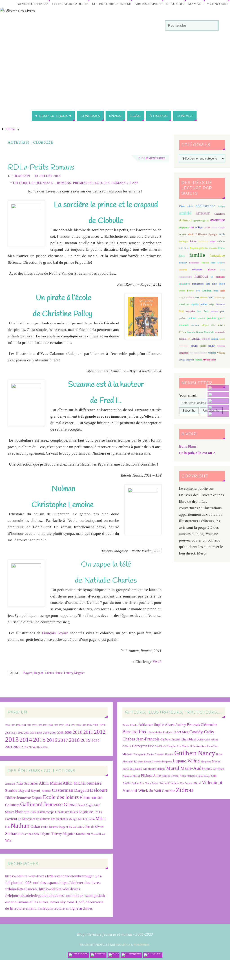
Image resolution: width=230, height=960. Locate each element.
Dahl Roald (160, 746)
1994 (73, 725)
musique (184, 304)
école (222, 234)
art (208, 220)
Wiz (8, 840)
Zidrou (184, 789)
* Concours (217, 4)
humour (201, 276)
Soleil (37, 834)
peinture (214, 311)
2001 (14, 732)
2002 (20, 732)
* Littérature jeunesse (31, 183)
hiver (222, 269)
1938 (18, 725)
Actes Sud (10, 784)
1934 (7, 725)
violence (212, 353)
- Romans (63, 183)
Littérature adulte (70, 4)
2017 (63, 740)
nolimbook (75, 895)
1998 (96, 725)
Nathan (20, 825)
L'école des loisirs (66, 812)
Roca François (188, 775)
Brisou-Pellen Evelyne (160, 732)
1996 (84, 725)
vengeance (183, 353)
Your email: (188, 395)
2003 (26, 732)
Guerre (221, 262)
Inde (208, 284)
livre (198, 290)
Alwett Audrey (175, 725)
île (212, 277)
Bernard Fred (135, 731)
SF (189, 339)
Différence (201, 234)
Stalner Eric (138, 783)
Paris (205, 311)
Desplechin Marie (178, 746)
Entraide (213, 248)
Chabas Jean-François (140, 739)
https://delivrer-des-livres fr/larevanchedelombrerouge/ (49, 876)
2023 (24, 747)
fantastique (217, 255)
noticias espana (45, 882)
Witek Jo (145, 790)
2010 (77, 732)
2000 (8, 732)
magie (182, 297)
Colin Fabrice (211, 739)
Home (10, 129)
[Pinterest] (218, 414)
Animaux (185, 220)
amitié (185, 213)
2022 (16, 747)
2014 (26, 739)
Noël (181, 311)
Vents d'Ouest (98, 834)
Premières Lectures (91, 183)
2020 (95, 740)
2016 (51, 740)
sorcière (214, 339)
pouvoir (201, 318)
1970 (29, 725)
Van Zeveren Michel (190, 783)
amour (202, 213)
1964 (23, 725)
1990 (56, 725)
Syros (46, 834)
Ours (199, 311)
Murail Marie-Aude (184, 768)
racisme (195, 325)
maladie (190, 297)
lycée (222, 290)
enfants (221, 241)
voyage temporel (186, 359)
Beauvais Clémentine (202, 725)
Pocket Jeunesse (49, 827)
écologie (183, 241)
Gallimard (12, 805)
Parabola (123, 944)
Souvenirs (183, 346)
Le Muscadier (26, 819)
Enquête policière (199, 248)
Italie (214, 284)
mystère (194, 304)
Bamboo (11, 790)
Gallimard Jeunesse (41, 804)
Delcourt (98, 790)
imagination (184, 284)
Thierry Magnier (74, 673)
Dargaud (81, 790)
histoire (211, 269)
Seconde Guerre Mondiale (200, 332)
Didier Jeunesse (18, 797)
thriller (211, 346)
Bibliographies (148, 4)
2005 (39, 732)
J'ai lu (33, 812)
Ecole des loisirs (61, 797)
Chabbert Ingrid (170, 739)
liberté (190, 290)
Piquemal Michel (131, 776)
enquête (184, 248)
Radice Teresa (170, 775)
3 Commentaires (152, 158)
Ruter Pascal (204, 776)
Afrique (221, 206)
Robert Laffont (76, 827)
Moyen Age (220, 297)
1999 (102, 725)
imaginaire (220, 277)
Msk (7, 827)
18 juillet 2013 (47, 176)
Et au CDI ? (175, 4)
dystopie (213, 234)
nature (204, 304)
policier (192, 318)
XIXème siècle (209, 359)
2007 (53, 732)
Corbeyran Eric (143, 746)
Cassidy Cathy (201, 731)
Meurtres (204, 297)
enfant (212, 241)
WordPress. (141, 944)
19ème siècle (185, 206)
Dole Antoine (198, 746)
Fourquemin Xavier (143, 754)
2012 (100, 731)
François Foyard (55, 633)
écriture (193, 241)
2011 (88, 732)
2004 (33, 732)
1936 (13, 725)
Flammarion (91, 797)
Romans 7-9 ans (125, 183)
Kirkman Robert (142, 761)
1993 (67, 725)
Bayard (27, 673)
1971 (34, 725)
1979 (40, 725)
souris (222, 339)
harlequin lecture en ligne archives (65, 908)
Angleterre (219, 213)
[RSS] (218, 401)
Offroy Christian (214, 768)
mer (197, 297)
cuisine (182, 234)
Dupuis (37, 798)
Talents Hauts (53, 673)
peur (222, 311)
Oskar (35, 826)
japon (222, 283)
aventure (217, 220)
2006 (46, 732)
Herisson (22, 176)
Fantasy (183, 262)
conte (207, 227)
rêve (213, 325)
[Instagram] (218, 407)
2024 (32, 747)
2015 (39, 739)
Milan (101, 818)
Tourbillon (82, 834)
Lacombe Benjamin (162, 761)
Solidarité (196, 339)
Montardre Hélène (154, 768)
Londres (206, 290)
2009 (68, 733)
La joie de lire (88, 812)
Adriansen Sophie (151, 725)
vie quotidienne (198, 352)
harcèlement (197, 269)
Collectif (126, 746)
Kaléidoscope (45, 812)
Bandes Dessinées (33, 4)
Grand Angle (85, 805)
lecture (182, 290)
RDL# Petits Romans (41, 167)
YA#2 (157, 662)
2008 (60, 732)
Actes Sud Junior (27, 783)
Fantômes (194, 262)
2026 (45, 747)
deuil (190, 234)
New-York (220, 304)
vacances (221, 346)
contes (214, 227)
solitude (206, 338)
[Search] (213, 26)
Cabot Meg (180, 732)
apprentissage (199, 220)
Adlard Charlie (130, 725)
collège (198, 227)
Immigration (197, 284)
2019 (86, 740)
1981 (45, 725)
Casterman (62, 790)
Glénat (70, 804)
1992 (61, 725)
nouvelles (190, 311)
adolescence (205, 206)
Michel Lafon (86, 819)
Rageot (38, 673)
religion (205, 325)
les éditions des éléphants (52, 819)
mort (210, 297)
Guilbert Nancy (194, 753)
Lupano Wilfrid (186, 761)
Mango (73, 819)
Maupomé (206, 761)
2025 (39, 747)
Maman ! (195, 4)
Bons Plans (188, 446)
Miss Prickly (136, 769)
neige (211, 304)
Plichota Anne (151, 775)
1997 (89, 725)
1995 (78, 725)
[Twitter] (218, 394)
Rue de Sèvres (94, 826)
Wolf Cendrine (164, 791)
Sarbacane (13, 833)
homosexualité (185, 277)
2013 (12, 739)
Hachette (22, 811)
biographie (183, 227)
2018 (74, 740)
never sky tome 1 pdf (67, 902)
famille (197, 255)
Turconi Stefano (169, 783)
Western (198, 359)
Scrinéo (28, 834)
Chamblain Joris (192, 739)
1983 (50, 725)
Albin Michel (50, 783)
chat (192, 227)
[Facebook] (218, 388)
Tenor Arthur (152, 783)
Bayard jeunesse (41, 790)
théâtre (203, 346)
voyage (221, 352)
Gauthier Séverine (164, 754)
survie (194, 346)
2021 (8, 747)
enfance (203, 241)
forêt (213, 262)
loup (215, 290)
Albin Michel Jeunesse (82, 783)
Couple (221, 227)
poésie (182, 318)
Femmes (205, 262)
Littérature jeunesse (111, 4)
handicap (183, 269)
